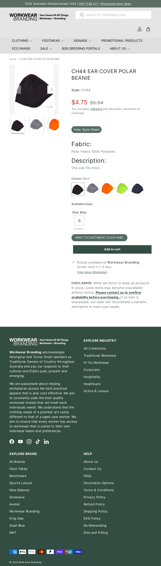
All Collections (95, 348)
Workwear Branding (24, 511)
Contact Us (92, 469)
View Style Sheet (86, 130)
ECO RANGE (21, 48)
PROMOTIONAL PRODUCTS (121, 41)
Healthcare (92, 384)
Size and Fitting (96, 532)
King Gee (16, 518)
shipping (96, 108)
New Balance (19, 490)
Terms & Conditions (99, 490)
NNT (12, 532)
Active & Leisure (96, 391)
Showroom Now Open (116, 3)
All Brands (17, 462)
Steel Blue (17, 525)
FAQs (87, 476)
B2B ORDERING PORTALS (81, 48)
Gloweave (17, 497)
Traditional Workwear (100, 355)
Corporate (92, 370)
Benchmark (18, 476)
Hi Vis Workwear (96, 363)
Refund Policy (94, 504)
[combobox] (113, 15)
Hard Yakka (18, 469)
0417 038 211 (88, 3)
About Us (91, 462)
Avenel (14, 504)
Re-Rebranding (95, 525)
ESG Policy (92, 518)
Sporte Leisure (20, 483)
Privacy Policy (94, 497)
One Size (79, 212)
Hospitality (92, 377)
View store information (92, 272)
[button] (148, 29)
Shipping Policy (96, 511)
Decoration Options (99, 483)
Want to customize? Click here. (99, 237)
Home (12, 59)
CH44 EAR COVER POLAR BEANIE (39, 59)
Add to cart (112, 249)
